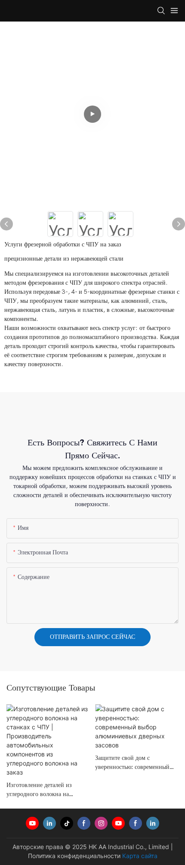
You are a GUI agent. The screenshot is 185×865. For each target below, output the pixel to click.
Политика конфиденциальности (74, 855)
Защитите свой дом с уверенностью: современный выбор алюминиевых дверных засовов (134, 763)
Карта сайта (139, 855)
